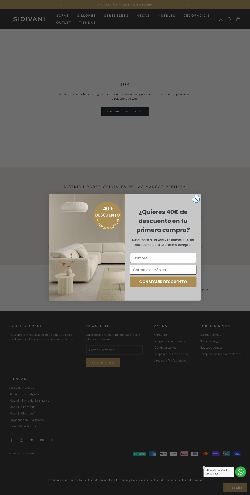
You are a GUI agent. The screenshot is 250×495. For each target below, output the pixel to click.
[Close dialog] (196, 199)
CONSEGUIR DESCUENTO (163, 282)
